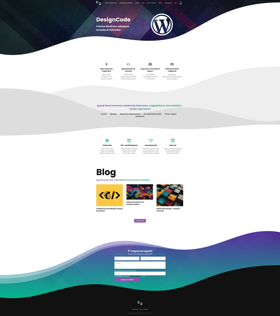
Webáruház (107, 145)
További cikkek (140, 220)
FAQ (143, 3)
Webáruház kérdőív (126, 3)
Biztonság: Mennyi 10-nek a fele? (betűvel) (125, 270)
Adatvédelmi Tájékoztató (135, 276)
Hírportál (172, 145)
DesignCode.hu (98, 3)
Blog (160, 3)
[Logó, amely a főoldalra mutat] (140, 303)
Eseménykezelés (151, 145)
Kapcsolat (168, 3)
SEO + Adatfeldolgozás (129, 145)
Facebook (146, 309)
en (175, 3)
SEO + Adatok (151, 3)
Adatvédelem (135, 309)
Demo (137, 3)
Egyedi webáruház (111, 3)
